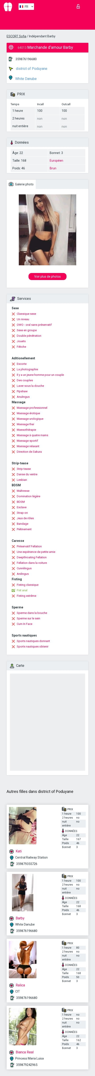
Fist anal (22, 590)
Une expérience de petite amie (36, 551)
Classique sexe (26, 313)
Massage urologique (30, 418)
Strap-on (22, 512)
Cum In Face (24, 624)
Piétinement (24, 529)
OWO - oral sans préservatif (34, 324)
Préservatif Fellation (29, 546)
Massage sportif (27, 440)
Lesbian (22, 479)
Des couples (25, 380)
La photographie (27, 369)
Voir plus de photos (47, 276)
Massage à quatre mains (32, 435)
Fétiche (21, 346)
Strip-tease (24, 468)
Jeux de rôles (25, 518)
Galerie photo (24, 184)
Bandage (22, 523)
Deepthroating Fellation (32, 557)
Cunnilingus (24, 568)
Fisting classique (27, 584)
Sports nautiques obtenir (32, 646)
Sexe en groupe (27, 330)
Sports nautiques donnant (33, 641)
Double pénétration (29, 335)
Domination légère (28, 496)
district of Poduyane (31, 69)
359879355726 (26, 864)
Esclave (22, 507)
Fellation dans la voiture (32, 562)
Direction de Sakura (29, 451)
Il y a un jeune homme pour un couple (40, 374)
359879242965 (26, 1065)
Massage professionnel (32, 407)
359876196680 (26, 59)
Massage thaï (25, 424)
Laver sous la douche (30, 385)
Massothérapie (26, 429)
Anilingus (23, 573)
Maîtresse (23, 490)
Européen (56, 160)
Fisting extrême (26, 595)
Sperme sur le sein (28, 618)
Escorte (22, 363)
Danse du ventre (27, 474)
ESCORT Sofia (16, 36)
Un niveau (23, 319)
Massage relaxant (28, 446)
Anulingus (23, 396)
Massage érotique (28, 413)
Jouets (21, 341)
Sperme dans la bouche (32, 613)
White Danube (25, 79)
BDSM (21, 501)
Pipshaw (22, 391)
